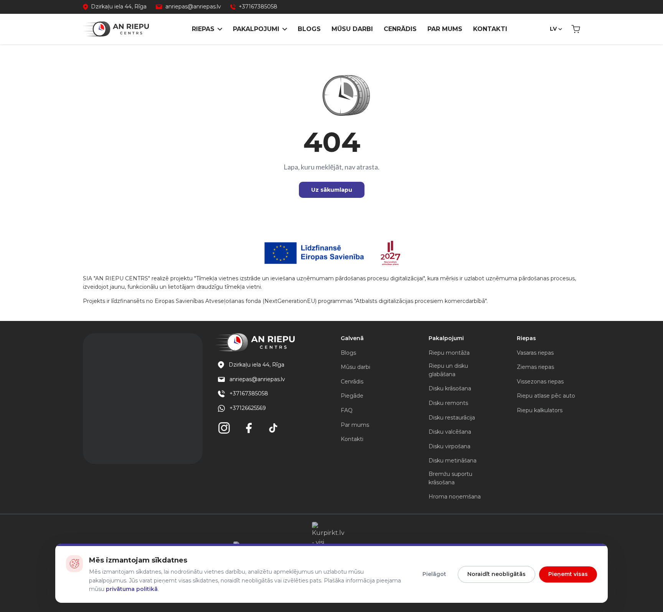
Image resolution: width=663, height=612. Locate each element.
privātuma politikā (132, 589)
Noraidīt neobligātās (496, 574)
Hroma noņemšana (455, 496)
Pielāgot (434, 574)
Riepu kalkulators (539, 410)
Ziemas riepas (535, 367)
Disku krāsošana (450, 388)
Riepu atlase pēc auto (546, 395)
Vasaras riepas (535, 352)
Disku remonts (448, 403)
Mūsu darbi (352, 29)
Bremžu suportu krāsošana (450, 478)
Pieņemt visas (568, 574)
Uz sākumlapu (331, 189)
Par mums (444, 29)
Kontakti (490, 29)
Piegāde (352, 395)
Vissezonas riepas (540, 381)
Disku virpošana (449, 446)
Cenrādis (400, 29)
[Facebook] (248, 428)
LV (553, 28)
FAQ (347, 410)
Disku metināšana (453, 460)
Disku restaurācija (452, 417)
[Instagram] (224, 428)
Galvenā (352, 338)
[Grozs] (575, 29)
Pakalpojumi (256, 29)
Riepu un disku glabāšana (448, 370)
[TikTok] (273, 428)
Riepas (203, 29)
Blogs (309, 29)
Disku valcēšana (450, 431)
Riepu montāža (449, 352)
